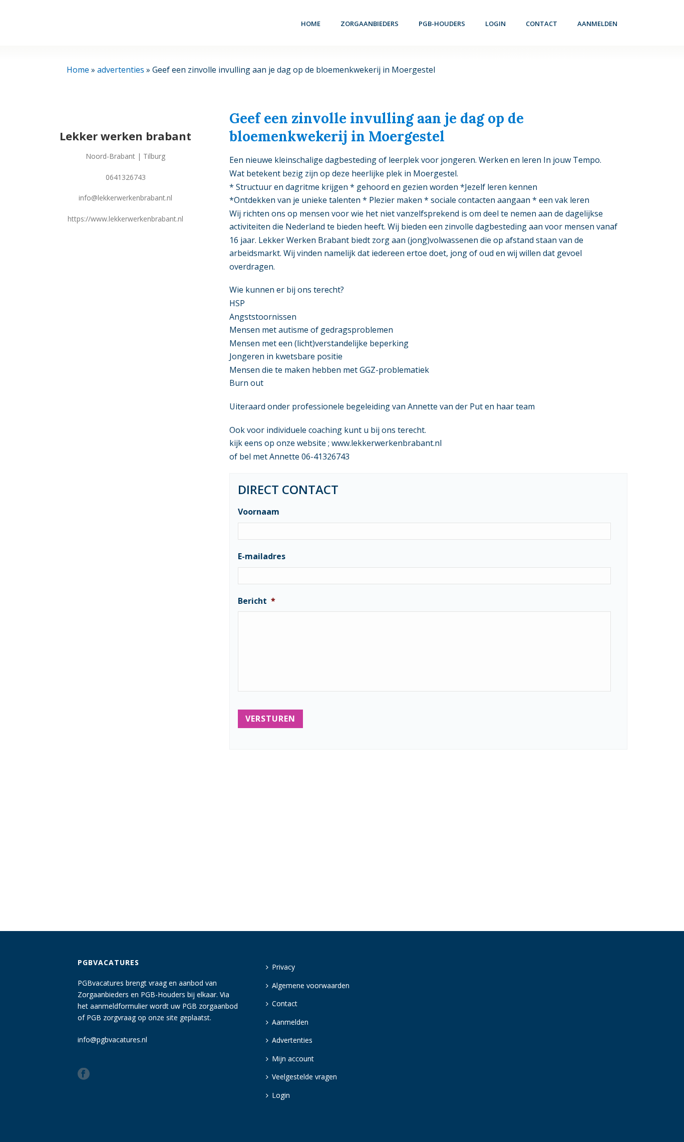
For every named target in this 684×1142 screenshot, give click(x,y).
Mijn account (293, 1058)
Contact (541, 23)
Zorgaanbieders (369, 23)
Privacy (283, 967)
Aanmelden (597, 23)
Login (281, 1095)
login (495, 23)
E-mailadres (261, 556)
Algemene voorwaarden (311, 985)
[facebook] (84, 1074)
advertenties (120, 69)
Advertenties (292, 1040)
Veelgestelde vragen (304, 1076)
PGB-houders (442, 23)
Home (310, 23)
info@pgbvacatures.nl (112, 1039)
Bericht (256, 601)
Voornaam (258, 512)
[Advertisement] (428, 836)
